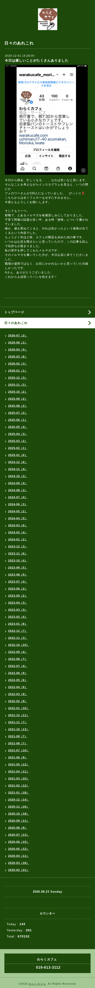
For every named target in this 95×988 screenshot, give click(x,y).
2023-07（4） (17, 581)
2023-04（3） (17, 602)
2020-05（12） (18, 848)
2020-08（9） (17, 827)
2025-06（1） (17, 419)
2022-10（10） (18, 645)
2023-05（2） (17, 595)
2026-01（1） (17, 370)
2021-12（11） (18, 715)
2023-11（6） (17, 553)
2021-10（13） (18, 729)
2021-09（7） (17, 736)
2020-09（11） (18, 820)
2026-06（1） (17, 342)
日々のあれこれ (16, 323)
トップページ (14, 312)
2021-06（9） (17, 757)
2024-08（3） (17, 490)
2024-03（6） (17, 525)
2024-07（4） (17, 497)
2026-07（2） (17, 335)
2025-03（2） (17, 441)
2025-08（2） (17, 405)
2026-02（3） (17, 363)
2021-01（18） (18, 792)
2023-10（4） (17, 560)
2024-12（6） (17, 462)
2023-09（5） (17, 567)
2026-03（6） (17, 356)
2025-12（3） (17, 377)
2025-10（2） (17, 391)
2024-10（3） (17, 476)
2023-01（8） (17, 623)
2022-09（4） (17, 652)
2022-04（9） (17, 687)
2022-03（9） (17, 694)
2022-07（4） (17, 666)
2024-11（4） (17, 469)
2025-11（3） (17, 384)
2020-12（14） (18, 799)
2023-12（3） (17, 546)
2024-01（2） (17, 539)
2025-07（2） (17, 412)
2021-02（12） (18, 785)
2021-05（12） (18, 764)
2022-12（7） (17, 630)
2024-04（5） (17, 518)
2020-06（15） (18, 841)
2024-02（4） (17, 532)
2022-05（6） (17, 680)
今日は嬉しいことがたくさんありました (36, 60)
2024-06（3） (17, 504)
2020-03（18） (18, 862)
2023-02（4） (17, 616)
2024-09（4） (17, 483)
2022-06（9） (17, 673)
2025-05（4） (17, 427)
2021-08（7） (17, 743)
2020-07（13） (18, 834)
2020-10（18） (18, 813)
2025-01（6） (17, 455)
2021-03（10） (18, 778)
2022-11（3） (17, 637)
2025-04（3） (17, 434)
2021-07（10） (18, 750)
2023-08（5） (17, 574)
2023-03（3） (17, 609)
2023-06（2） (17, 588)
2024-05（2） (17, 511)
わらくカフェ (37, 983)
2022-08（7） (17, 659)
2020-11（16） (18, 806)
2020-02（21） (18, 870)
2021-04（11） (18, 771)
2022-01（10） (18, 708)
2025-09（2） (17, 398)
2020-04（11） (18, 855)
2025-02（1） (17, 448)
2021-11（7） (17, 722)
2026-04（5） (17, 349)
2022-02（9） (17, 701)
